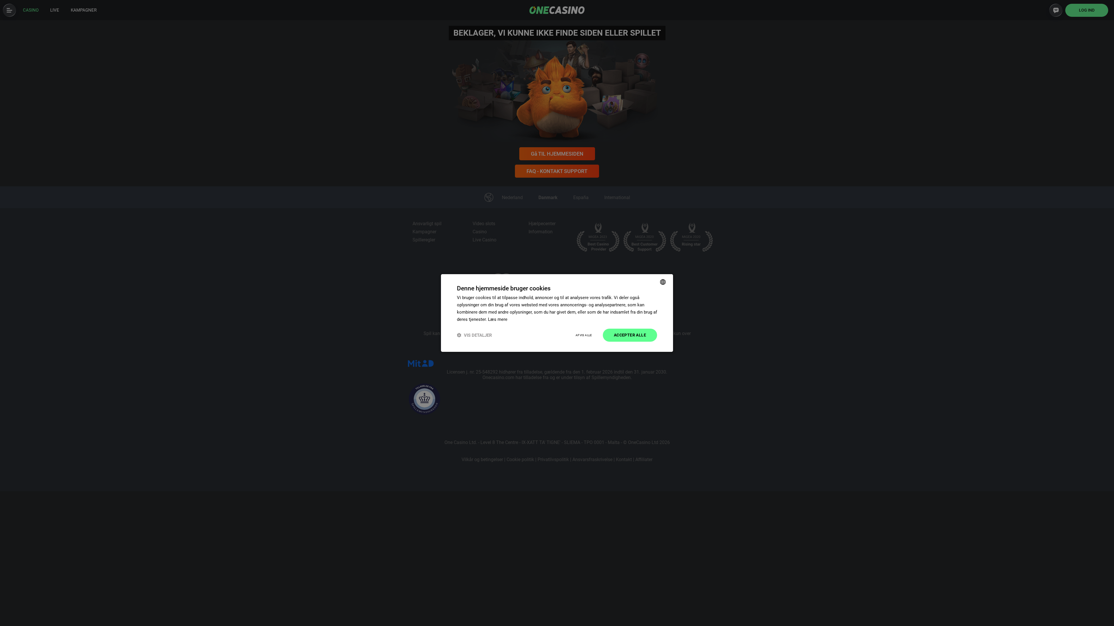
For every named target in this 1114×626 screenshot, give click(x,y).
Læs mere (497, 319)
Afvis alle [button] (584, 335)
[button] (474, 335)
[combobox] (663, 282)
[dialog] (557, 313)
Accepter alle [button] (630, 335)
